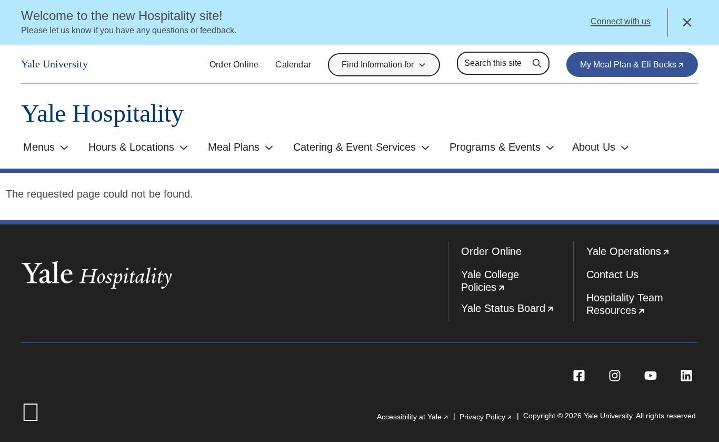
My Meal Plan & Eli (639, 68)
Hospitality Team (642, 306)
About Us (593, 147)
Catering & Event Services (354, 147)
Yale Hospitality (102, 113)
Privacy (486, 416)
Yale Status (517, 311)
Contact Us (612, 274)
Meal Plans (233, 147)
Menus (39, 147)
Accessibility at (413, 416)
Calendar (293, 64)
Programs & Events (495, 147)
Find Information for (378, 64)
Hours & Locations (131, 147)
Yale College (517, 283)
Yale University (54, 64)
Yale (642, 254)
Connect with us (621, 21)
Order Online (233, 64)
